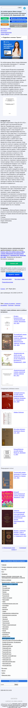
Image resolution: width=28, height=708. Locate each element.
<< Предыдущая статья (8, 547)
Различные (6, 634)
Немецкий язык (7, 648)
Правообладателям (7, 282)
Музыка (5, 607)
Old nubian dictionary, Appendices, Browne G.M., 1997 (19, 431)
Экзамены (4, 574)
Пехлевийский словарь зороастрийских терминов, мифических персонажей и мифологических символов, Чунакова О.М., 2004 (20, 340)
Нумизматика (6, 632)
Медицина (5, 628)
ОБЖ (4, 601)
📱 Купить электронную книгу (18, 21)
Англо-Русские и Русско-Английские (13, 640)
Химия (4, 611)
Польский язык (7, 657)
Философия (6, 599)
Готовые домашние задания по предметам (13, 567)
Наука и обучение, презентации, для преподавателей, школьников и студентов (13, 577)
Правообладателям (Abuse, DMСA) (6, 33)
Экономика (6, 626)
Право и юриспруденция (9, 625)
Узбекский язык (7, 659)
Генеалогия (6, 621)
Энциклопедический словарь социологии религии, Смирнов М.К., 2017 (19, 373)
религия (18, 303)
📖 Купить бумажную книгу (18, 18)
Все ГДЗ (4, 569)
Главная (4, 564)
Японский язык (7, 663)
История (5, 617)
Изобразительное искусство (10, 603)
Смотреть (4, 24)
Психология (6, 595)
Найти (3, 673)
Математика (6, 590)
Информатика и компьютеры (11, 613)
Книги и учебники (6, 580)
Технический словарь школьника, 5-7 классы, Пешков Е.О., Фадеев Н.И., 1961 (20, 475)
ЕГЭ (3, 571)
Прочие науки (6, 636)
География (6, 605)
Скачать (5, 18)
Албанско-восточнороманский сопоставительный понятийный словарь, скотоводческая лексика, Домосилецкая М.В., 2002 (20, 517)
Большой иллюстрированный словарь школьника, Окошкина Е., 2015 (19, 494)
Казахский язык (7, 652)
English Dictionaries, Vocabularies (12, 642)
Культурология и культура (10, 615)
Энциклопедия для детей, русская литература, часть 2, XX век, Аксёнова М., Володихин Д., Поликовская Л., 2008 (20, 358)
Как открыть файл (6, 28)
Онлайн (5, 586)
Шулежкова (4, 305)
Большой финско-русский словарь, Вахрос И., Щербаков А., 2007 (20, 452)
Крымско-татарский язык (9, 655)
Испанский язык (7, 665)
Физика (4, 592)
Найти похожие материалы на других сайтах (18, 25)
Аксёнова (11, 305)
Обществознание (7, 597)
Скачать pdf (14, 263)
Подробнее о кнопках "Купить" (12, 37)
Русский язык (6, 588)
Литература (6, 594)
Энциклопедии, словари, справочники (12, 582)
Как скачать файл (7, 279)
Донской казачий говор (9, 661)
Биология (5, 609)
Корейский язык (7, 654)
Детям (4, 630)
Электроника (6, 623)
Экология (5, 619)
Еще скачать (4, 21)
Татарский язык (7, 650)
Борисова (17, 305)
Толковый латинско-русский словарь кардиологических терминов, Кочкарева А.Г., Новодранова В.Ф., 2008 (20, 397)
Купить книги (14, 275)
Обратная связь (6, 675)
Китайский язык (7, 644)
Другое (4, 670)
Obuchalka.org (6, 703)
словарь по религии (9, 303)
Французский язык (8, 646)
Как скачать (4, 30)
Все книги (4, 668)
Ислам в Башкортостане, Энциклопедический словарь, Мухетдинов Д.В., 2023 (19, 320)
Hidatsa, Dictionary (19, 412)
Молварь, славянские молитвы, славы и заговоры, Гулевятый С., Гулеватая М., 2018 (20, 533)
